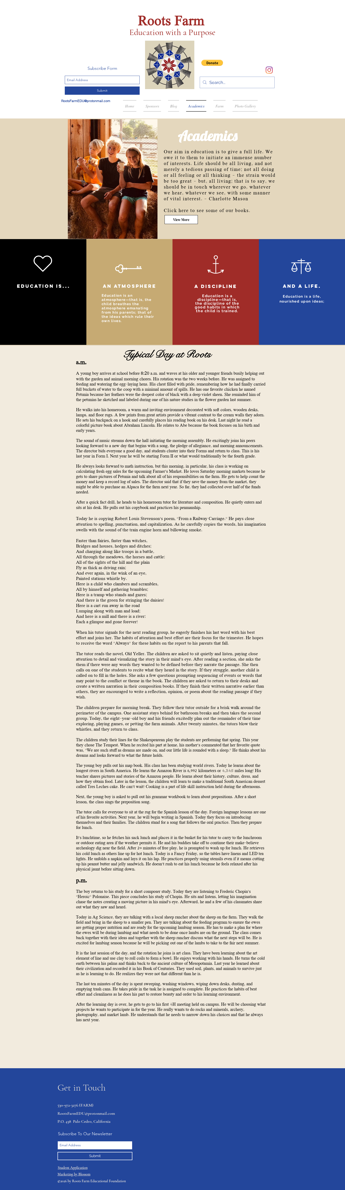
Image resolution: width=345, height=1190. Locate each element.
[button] (212, 63)
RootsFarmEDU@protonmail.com (85, 101)
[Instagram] (269, 70)
